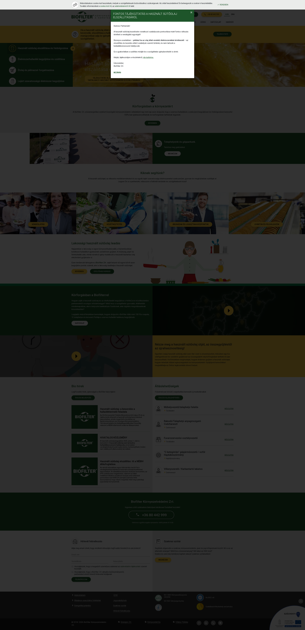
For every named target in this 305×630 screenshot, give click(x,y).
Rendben (223, 5)
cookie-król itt (106, 6)
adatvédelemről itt (122, 6)
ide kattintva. (148, 57)
